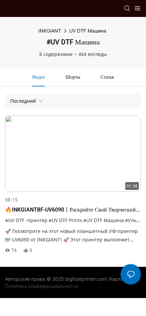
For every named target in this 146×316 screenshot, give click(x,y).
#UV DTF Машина (103, 220)
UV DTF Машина (87, 31)
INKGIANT (49, 31)
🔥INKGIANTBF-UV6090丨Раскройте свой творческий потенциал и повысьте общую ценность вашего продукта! (70, 210)
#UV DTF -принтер (26, 220)
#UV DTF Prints (65, 220)
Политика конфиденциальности (41, 286)
